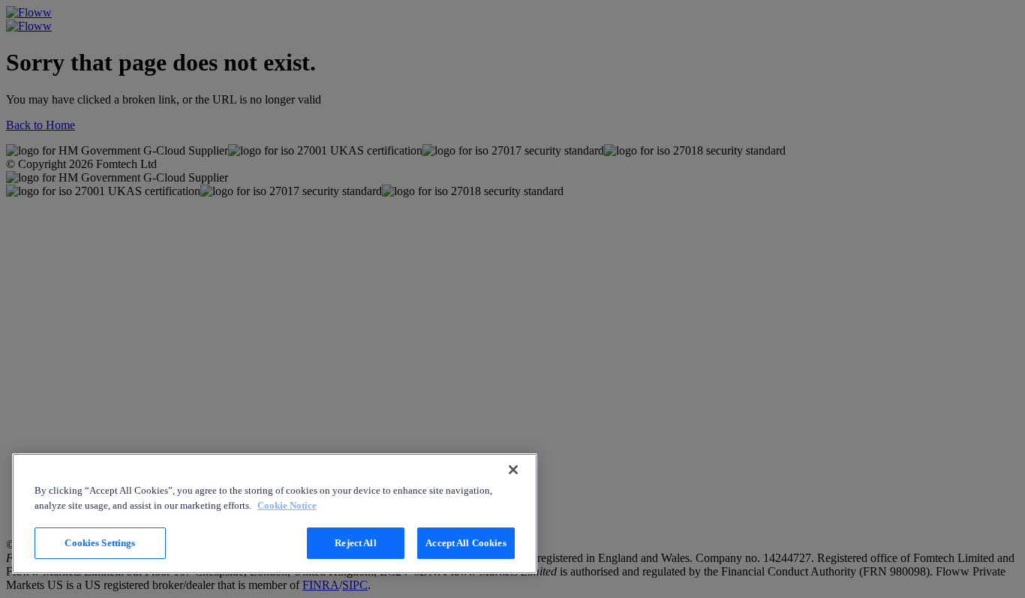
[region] (274, 513)
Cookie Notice (287, 505)
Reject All (355, 542)
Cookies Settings (100, 542)
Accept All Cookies (465, 542)
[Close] (513, 469)
